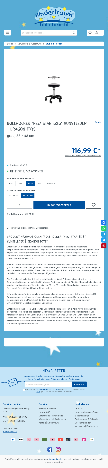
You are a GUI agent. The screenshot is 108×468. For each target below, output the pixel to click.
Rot (39, 183)
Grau (30, 183)
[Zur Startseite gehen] (54, 16)
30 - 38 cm (14, 195)
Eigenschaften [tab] (28, 228)
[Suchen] (73, 33)
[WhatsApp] (103, 228)
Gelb (21, 183)
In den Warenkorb (59, 205)
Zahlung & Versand (47, 408)
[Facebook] (103, 222)
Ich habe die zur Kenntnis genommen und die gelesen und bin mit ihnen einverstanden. (55, 390)
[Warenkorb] (102, 31)
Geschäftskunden (83, 423)
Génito (98, 122)
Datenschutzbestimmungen (47, 389)
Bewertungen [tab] (42, 228)
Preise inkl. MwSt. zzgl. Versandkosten (83, 155)
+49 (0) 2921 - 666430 (15, 416)
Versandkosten (56, 459)
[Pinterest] (103, 245)
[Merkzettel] (90, 33)
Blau (11, 183)
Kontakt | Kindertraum (49, 423)
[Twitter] (103, 240)
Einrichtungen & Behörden (87, 419)
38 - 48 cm (28, 195)
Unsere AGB (44, 412)
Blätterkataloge (82, 415)
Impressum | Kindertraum (86, 426)
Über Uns (79, 408)
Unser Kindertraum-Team (86, 412)
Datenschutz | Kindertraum (51, 415)
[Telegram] (103, 234)
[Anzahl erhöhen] (29, 205)
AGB (38, 392)
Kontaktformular (10, 431)
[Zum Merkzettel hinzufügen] (93, 205)
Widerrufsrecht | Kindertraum (52, 419)
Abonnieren (79, 384)
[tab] (13, 228)
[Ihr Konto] (96, 33)
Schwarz (51, 183)
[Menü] (7, 32)
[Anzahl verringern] (10, 205)
